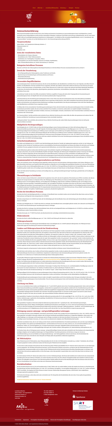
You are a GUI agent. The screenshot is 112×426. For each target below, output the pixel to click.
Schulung (63, 8)
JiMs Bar (39, 8)
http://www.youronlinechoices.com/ (79, 259)
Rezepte (71, 8)
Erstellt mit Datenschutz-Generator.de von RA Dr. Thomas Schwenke (34, 379)
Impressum (26, 419)
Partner (77, 8)
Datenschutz (18, 419)
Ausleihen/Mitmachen (52, 8)
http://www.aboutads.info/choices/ (52, 259)
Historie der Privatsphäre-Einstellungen (60, 419)
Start (34, 8)
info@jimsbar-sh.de (52, 394)
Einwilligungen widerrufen (79, 419)
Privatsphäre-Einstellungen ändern (40, 419)
